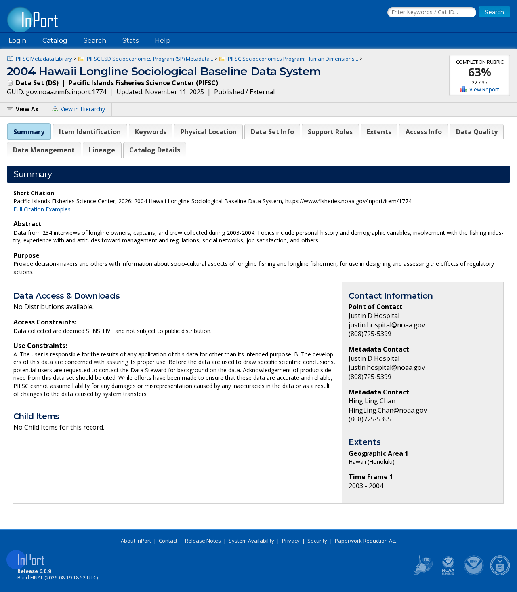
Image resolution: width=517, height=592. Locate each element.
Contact (168, 540)
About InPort (136, 540)
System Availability (251, 540)
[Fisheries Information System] (422, 573)
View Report (484, 89)
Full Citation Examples (42, 209)
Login (17, 40)
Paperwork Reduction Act (365, 540)
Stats (130, 40)
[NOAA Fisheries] (448, 573)
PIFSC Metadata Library (44, 58)
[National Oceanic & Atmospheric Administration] (474, 573)
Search (95, 40)
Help (162, 40)
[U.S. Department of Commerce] (500, 573)
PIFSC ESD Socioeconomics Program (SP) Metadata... (150, 58)
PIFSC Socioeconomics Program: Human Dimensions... (293, 58)
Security (317, 540)
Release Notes (203, 540)
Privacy (291, 540)
